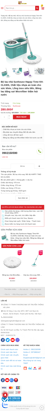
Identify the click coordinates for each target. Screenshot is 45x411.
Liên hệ (5, 157)
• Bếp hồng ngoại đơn (19, 294)
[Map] (16, 380)
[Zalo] (12, 380)
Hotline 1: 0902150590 (31, 349)
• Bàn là (7, 294)
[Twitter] (8, 340)
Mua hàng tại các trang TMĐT (32, 362)
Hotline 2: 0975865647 (31, 352)
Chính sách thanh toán (9, 349)
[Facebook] (3, 340)
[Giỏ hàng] (42, 8)
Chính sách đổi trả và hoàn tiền (11, 362)
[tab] (22, 166)
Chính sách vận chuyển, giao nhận (10, 356)
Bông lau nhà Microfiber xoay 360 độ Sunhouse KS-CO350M (12, 275)
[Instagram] (17, 340)
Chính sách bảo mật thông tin (11, 367)
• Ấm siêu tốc (23, 289)
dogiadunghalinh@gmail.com (14, 321)
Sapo (27, 408)
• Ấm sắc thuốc (35, 289)
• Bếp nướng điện (35, 294)
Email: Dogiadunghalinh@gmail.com (33, 356)
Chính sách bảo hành (9, 352)
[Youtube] (13, 340)
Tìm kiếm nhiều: (10, 289)
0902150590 (9, 152)
